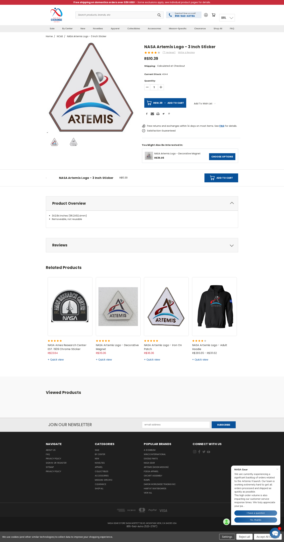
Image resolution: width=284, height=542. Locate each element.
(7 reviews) (169, 52)
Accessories (154, 28)
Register (62, 462)
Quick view (57, 359)
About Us (51, 450)
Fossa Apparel (151, 471)
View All (148, 492)
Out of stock (214, 330)
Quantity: (150, 80)
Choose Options (222, 156)
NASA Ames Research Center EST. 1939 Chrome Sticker (67, 347)
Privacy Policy (53, 458)
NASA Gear (149, 462)
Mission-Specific (178, 28)
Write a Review (186, 52)
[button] (275, 533)
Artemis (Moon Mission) (156, 467)
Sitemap (50, 467)
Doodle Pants (151, 458)
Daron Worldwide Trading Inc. (160, 484)
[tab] (142, 203)
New (83, 28)
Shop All (218, 28)
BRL (223, 18)
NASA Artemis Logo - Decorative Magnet (177, 153)
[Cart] (214, 15)
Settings (227, 537)
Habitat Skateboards (155, 488)
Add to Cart (168, 103)
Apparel (115, 28)
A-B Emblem (149, 450)
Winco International (155, 454)
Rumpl (147, 480)
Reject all (244, 537)
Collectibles (133, 28)
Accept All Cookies (268, 537)
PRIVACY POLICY (53, 471)
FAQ (232, 28)
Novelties (98, 28)
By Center (67, 28)
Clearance (200, 28)
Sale (52, 28)
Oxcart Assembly (153, 475)
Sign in (49, 462)
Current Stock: (156, 74)
